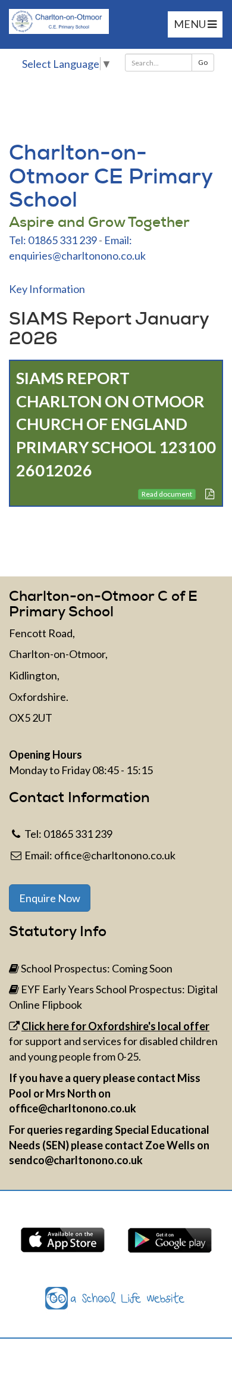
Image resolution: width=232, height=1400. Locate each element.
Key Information (47, 288)
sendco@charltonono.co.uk (76, 1160)
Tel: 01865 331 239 (53, 240)
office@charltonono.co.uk (114, 855)
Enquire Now (49, 898)
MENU (191, 23)
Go (203, 62)
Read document (167, 493)
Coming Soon (142, 968)
